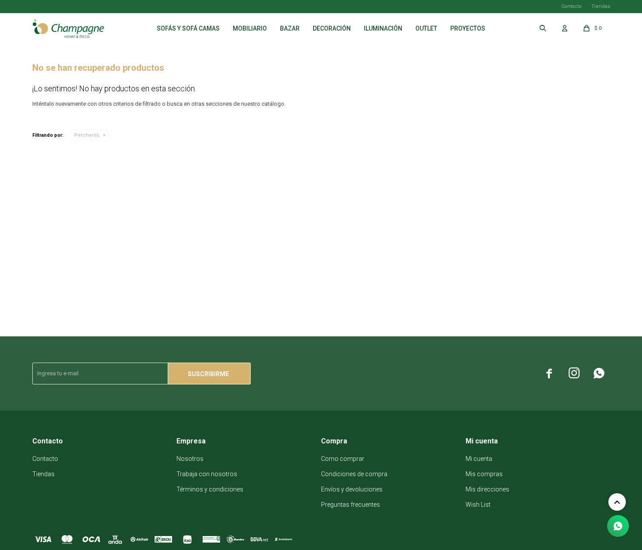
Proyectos (467, 28)
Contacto (571, 6)
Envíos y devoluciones (352, 489)
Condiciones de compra (354, 473)
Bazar (290, 28)
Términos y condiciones (209, 489)
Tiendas (600, 6)
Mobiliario (250, 28)
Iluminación (383, 28)
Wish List (478, 504)
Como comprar (342, 458)
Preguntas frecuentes (350, 504)
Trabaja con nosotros (206, 473)
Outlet (426, 28)
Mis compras (484, 473)
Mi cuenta (479, 458)
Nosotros (190, 458)
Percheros (86, 135)
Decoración (332, 28)
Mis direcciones (487, 489)
